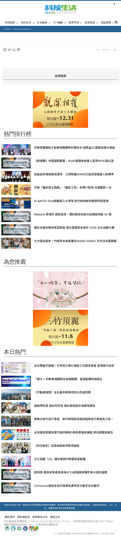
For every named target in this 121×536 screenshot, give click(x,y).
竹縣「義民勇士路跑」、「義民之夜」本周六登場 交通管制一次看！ (72, 187)
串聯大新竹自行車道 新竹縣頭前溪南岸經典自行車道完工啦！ (73, 419)
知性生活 (26, 22)
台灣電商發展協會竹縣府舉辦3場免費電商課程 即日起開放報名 (73, 432)
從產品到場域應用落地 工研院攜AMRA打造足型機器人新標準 (74, 174)
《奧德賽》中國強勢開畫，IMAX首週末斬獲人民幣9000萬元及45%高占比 (74, 161)
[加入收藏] (19, 50)
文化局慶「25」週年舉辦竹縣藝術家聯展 (61, 459)
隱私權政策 (23, 516)
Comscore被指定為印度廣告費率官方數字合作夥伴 (66, 485)
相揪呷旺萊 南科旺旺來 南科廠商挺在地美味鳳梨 (64, 405)
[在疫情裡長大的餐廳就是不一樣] (61, 289)
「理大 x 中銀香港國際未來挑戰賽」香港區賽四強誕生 (68, 379)
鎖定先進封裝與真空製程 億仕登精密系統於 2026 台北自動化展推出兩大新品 (74, 227)
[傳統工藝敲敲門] (61, 110)
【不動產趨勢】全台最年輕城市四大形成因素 (62, 392)
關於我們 (10, 516)
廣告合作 (55, 516)
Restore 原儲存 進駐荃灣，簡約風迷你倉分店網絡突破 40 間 (72, 214)
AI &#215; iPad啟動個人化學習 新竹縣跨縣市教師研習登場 (71, 201)
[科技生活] (60, 11)
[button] (116, 22)
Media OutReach (22, 29)
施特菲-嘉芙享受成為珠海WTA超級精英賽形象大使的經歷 (70, 472)
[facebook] (6, 50)
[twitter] (10, 50)
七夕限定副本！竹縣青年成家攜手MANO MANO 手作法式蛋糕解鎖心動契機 (75, 241)
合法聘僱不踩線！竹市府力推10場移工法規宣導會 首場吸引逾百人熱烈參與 (74, 365)
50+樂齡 (58, 22)
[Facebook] (114, 4)
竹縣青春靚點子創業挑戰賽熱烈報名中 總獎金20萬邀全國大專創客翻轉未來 (74, 147)
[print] (14, 50)
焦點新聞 (106, 22)
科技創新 (10, 22)
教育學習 (74, 22)
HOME (7, 29)
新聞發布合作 (40, 516)
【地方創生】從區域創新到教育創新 (56, 445)
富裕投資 (90, 22)
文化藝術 (42, 22)
